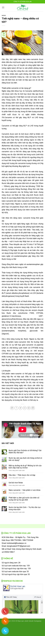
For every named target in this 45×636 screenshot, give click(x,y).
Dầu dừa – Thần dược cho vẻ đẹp (22, 475)
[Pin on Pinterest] (29, 408)
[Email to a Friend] (25, 408)
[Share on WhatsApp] (12, 408)
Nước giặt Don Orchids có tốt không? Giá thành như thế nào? (25, 451)
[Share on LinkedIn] (33, 408)
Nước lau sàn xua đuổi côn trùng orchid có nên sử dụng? (25, 459)
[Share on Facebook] (16, 408)
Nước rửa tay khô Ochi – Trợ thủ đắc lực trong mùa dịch (25, 508)
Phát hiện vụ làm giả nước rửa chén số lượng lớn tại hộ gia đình (24, 499)
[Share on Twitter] (20, 408)
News (4, 15)
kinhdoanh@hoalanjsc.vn (16, 543)
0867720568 (28, 540)
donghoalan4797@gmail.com (18, 546)
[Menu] (3, 7)
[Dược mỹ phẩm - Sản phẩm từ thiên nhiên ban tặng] (22, 7)
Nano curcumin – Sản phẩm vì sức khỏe (24, 490)
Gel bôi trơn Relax (16, 483)
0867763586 (16, 540)
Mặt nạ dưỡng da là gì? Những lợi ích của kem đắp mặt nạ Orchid (25, 466)
